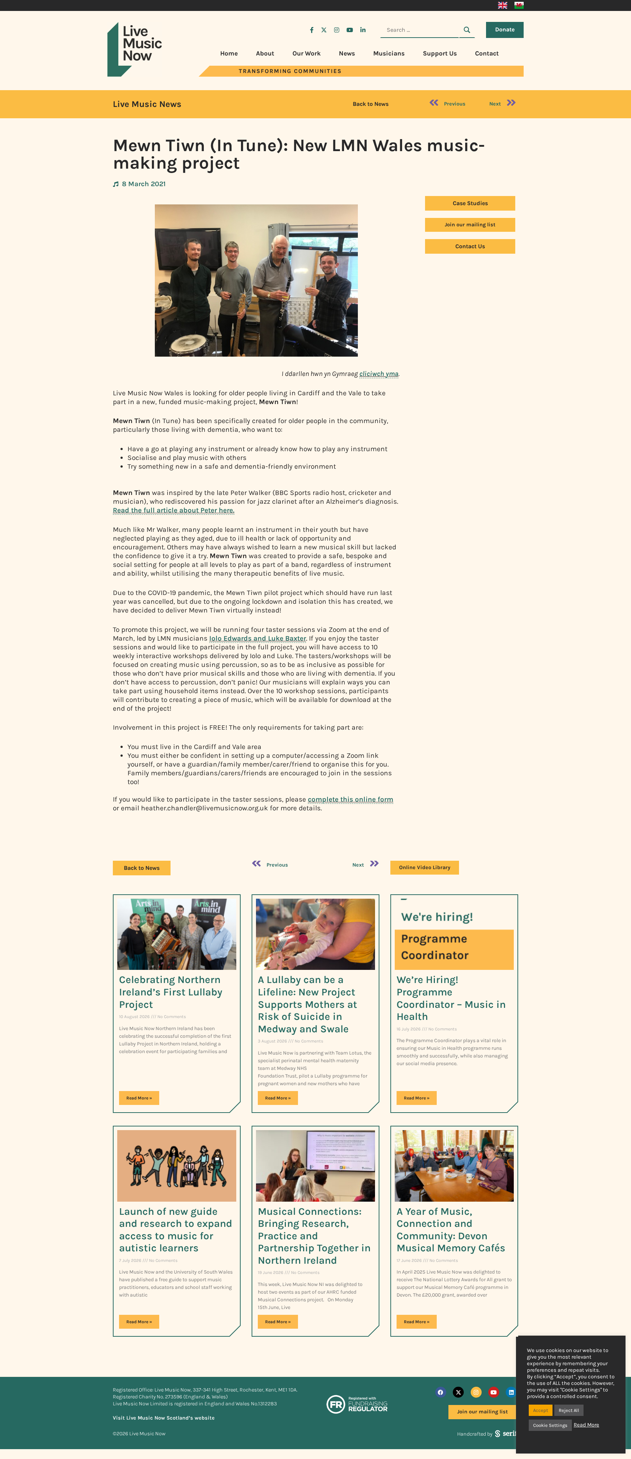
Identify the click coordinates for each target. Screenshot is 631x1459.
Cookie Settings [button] (550, 1425)
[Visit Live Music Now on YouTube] (350, 30)
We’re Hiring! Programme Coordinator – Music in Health (451, 998)
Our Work (306, 53)
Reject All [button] (569, 1410)
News (347, 53)
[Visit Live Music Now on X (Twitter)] (323, 30)
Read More (586, 1425)
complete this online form (350, 799)
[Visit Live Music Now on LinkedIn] (363, 30)
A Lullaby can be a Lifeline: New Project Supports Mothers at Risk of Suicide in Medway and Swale (307, 1004)
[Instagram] (476, 1392)
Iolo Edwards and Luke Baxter (257, 638)
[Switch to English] (502, 5)
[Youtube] (493, 1392)
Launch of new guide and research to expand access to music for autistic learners (175, 1229)
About (265, 53)
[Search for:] (419, 30)
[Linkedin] (511, 1392)
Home (229, 53)
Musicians (389, 53)
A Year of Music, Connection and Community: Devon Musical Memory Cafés (451, 1229)
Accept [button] (540, 1410)
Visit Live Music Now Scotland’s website (164, 1418)
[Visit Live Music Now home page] (134, 74)
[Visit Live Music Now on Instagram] (336, 30)
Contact (487, 53)
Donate (505, 29)
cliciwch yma (378, 373)
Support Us (440, 53)
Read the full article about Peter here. (173, 510)
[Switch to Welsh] (519, 5)
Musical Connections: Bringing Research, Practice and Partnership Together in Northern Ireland (314, 1235)
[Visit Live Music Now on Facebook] (311, 30)
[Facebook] (440, 1392)
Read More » (139, 1098)
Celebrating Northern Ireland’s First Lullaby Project (170, 992)
